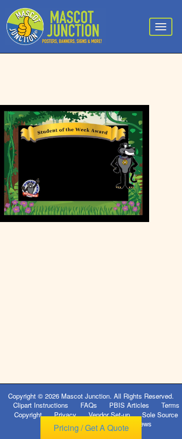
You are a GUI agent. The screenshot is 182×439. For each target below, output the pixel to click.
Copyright (28, 414)
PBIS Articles (129, 405)
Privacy (65, 414)
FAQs (88, 405)
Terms (170, 405)
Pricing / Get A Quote (91, 427)
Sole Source (160, 414)
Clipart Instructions (40, 405)
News (143, 423)
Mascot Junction (85, 396)
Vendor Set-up (109, 414)
